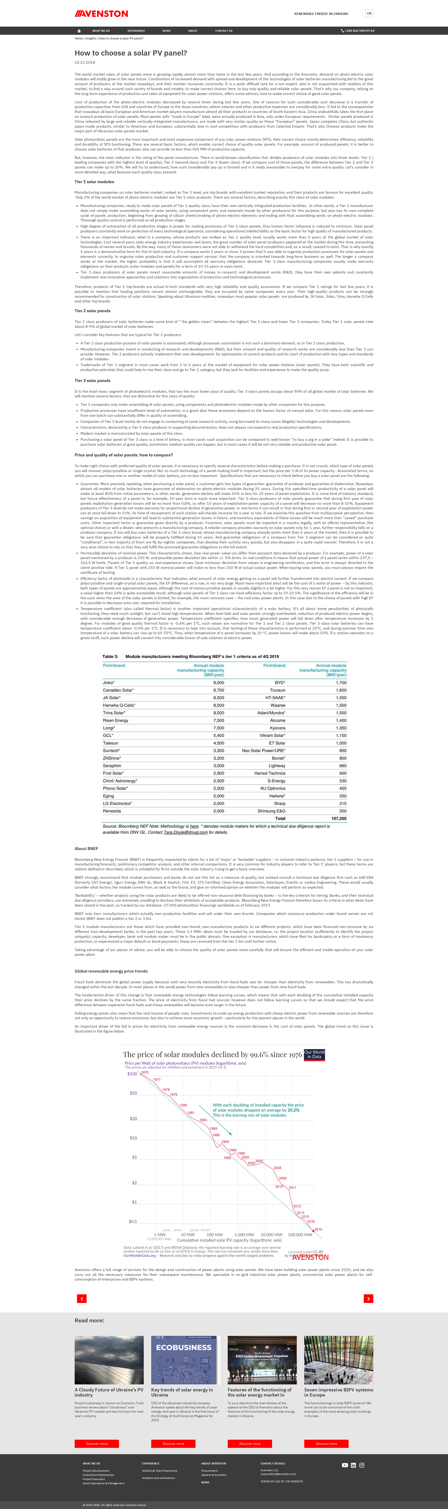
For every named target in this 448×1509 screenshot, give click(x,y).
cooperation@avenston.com (278, 1474)
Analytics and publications (158, 1478)
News (167, 30)
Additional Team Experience (159, 1470)
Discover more (97, 1444)
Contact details (273, 1463)
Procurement (209, 1470)
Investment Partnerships (98, 1475)
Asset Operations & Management (103, 1483)
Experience (136, 30)
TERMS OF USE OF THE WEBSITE (282, 1481)
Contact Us (223, 30)
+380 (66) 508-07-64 (359, 31)
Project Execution (94, 1479)
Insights (90, 38)
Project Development (96, 1470)
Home (79, 38)
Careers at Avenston (214, 1475)
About (193, 30)
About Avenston (213, 1463)
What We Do (101, 30)
